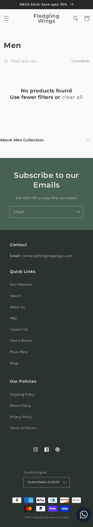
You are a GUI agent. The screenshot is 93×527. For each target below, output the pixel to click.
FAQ (13, 318)
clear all (72, 97)
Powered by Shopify (59, 517)
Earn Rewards (21, 285)
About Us (17, 307)
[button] (6, 18)
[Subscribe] (77, 211)
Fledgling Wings (40, 517)
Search (15, 296)
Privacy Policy (21, 417)
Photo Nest (19, 352)
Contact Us (19, 330)
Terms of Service (23, 428)
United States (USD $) (43, 482)
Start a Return (21, 341)
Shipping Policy (22, 395)
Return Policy (20, 406)
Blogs (14, 363)
